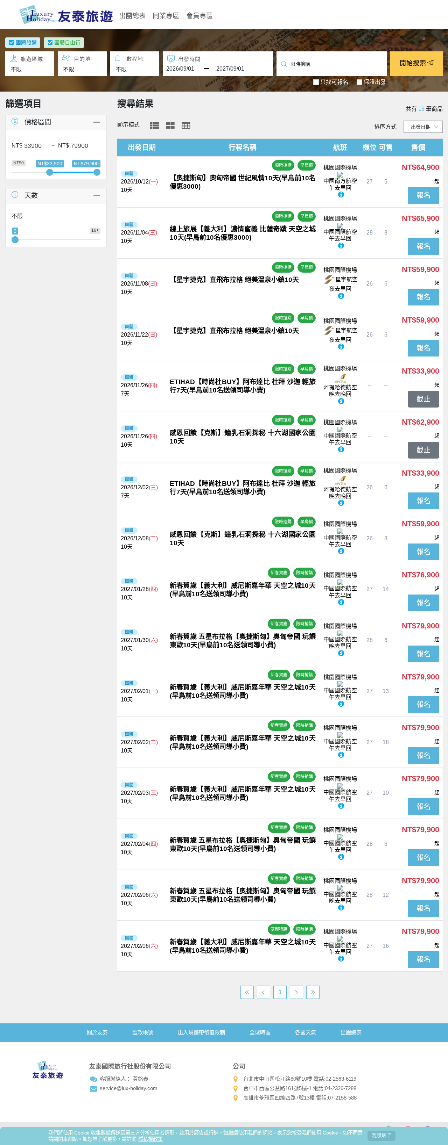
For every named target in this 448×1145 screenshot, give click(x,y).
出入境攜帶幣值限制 (201, 1032)
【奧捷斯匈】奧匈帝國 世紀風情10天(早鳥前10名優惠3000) (243, 182)
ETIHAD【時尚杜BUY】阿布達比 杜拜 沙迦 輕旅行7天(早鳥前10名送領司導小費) (243, 386)
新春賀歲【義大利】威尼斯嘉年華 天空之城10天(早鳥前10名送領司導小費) (243, 590)
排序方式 (385, 127)
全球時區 (260, 1032)
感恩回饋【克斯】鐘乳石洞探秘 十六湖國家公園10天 (243, 437)
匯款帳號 (142, 1032)
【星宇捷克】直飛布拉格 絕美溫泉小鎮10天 (234, 279)
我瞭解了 (381, 1135)
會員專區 (199, 15)
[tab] (154, 125)
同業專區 (166, 15)
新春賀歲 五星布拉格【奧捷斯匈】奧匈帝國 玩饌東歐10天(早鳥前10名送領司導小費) (243, 641)
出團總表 (132, 15)
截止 (423, 399)
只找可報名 (334, 82)
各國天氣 (305, 1032)
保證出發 (375, 82)
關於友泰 (97, 1032)
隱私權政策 (150, 1139)
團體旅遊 (26, 42)
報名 (423, 195)
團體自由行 (67, 42)
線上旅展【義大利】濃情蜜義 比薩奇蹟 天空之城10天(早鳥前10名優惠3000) (243, 233)
